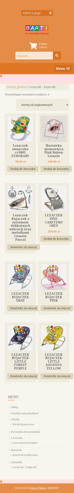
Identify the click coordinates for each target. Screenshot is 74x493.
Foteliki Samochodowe (25, 413)
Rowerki (16, 450)
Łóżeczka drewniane (24, 442)
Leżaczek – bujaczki (24, 467)
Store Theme (38, 488)
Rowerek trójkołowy (25, 455)
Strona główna (17, 87)
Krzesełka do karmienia (25, 431)
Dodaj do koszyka (23, 168)
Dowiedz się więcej (23, 247)
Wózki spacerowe (23, 424)
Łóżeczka (16, 437)
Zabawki (16, 462)
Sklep (14, 407)
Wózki (15, 419)
